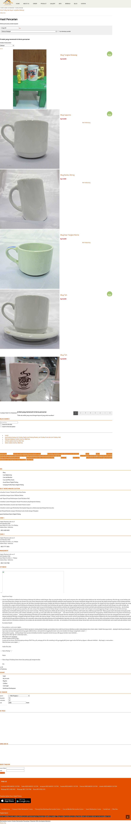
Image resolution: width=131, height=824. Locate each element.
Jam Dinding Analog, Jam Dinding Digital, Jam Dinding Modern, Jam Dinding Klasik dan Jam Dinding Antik (32, 437)
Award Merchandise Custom (93, 809)
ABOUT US (26, 3)
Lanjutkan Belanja (19, 10)
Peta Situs (115, 809)
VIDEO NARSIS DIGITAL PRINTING (13, 443)
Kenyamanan (109, 453)
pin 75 (56, 816)
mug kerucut (24, 816)
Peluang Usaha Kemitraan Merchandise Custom (48, 809)
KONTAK (83, 3)
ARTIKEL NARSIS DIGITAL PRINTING (14, 441)
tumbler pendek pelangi (98, 816)
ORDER (35, 3)
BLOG (75, 3)
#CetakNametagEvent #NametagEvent (36, 816)
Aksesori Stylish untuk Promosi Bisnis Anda (10, 457)
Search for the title (7, 424)
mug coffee (18, 816)
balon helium (108, 816)
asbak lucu (84, 816)
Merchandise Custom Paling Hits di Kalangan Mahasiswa (13, 459)
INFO (60, 3)
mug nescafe (51, 816)
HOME (18, 3)
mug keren (72, 816)
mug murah (60, 816)
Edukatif (87, 453)
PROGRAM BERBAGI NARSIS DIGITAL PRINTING (17, 439)
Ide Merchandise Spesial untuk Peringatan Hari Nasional (99, 457)
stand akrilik (63, 457)
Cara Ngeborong (5, 809)
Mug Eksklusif (78, 816)
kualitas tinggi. (3, 453)
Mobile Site (3, 823)
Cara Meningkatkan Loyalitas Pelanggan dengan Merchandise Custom (96, 455)
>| (109, 413)
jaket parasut (67, 816)
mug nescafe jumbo (11, 816)
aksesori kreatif (76, 457)
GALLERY (52, 3)
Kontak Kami (106, 809)
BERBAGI (67, 3)
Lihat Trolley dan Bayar (6, 10)
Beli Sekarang (86, 122)
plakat (47, 816)
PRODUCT (43, 3)
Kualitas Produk (29, 459)
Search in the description (8, 426)
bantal (6, 435)
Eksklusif (98, 453)
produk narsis (90, 816)
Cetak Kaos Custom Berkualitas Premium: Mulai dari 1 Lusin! (27, 453)
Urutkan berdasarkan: (5, 43)
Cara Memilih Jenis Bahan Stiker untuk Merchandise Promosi (40, 457)
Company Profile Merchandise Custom (22, 809)
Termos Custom (3, 816)
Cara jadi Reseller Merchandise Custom (73, 809)
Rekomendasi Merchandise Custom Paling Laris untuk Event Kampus (63, 453)
